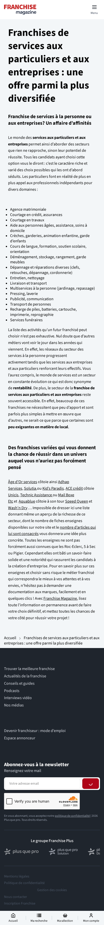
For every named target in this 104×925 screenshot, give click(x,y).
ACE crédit (74, 488)
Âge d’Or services (22, 482)
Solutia (30, 488)
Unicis (13, 495)
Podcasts (11, 691)
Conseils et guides (19, 683)
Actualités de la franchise (25, 676)
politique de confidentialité (72, 816)
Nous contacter (15, 897)
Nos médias (14, 705)
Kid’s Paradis (53, 488)
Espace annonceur (19, 738)
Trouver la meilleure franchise (29, 669)
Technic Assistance (36, 495)
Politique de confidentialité (24, 883)
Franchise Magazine (60, 598)
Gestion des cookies (52, 890)
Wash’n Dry (17, 508)
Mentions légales (16, 876)
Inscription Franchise (19, 903)
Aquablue (27, 501)
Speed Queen (76, 501)
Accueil (10, 638)
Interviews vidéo (18, 698)
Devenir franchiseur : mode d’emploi (35, 731)
